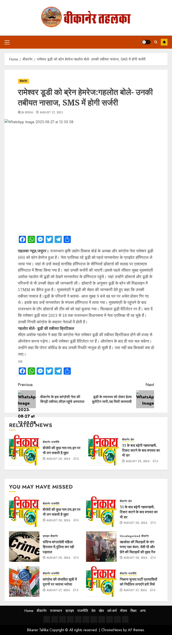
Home (28, 610)
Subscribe (164, 42)
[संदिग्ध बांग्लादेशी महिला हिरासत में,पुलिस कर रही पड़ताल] (24, 546)
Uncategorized (130, 536)
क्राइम (46, 536)
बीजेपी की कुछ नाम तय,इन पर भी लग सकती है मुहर (61, 450)
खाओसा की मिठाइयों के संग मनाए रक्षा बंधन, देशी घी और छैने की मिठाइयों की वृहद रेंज (137, 546)
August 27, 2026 (58, 590)
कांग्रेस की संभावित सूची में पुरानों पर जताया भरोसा (60, 582)
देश (93, 610)
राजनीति (55, 442)
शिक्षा (133, 610)
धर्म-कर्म (112, 610)
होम (132, 440)
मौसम (123, 610)
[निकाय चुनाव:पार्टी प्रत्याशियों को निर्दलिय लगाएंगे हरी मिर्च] (101, 581)
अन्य (143, 610)
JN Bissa (27, 112)
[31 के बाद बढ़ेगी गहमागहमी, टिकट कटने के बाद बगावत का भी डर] (103, 450)
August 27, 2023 (51, 112)
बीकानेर (23, 81)
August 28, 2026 (58, 459)
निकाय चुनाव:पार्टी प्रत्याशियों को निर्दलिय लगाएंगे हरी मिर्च (138, 582)
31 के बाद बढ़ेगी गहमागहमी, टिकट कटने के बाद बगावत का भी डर (141, 450)
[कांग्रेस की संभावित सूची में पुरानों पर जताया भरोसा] (24, 581)
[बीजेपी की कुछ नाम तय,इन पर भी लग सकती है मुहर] (24, 450)
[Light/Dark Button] (146, 42)
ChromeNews (111, 630)
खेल (101, 610)
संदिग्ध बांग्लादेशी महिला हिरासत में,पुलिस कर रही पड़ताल (58, 546)
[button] (7, 42)
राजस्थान (56, 610)
